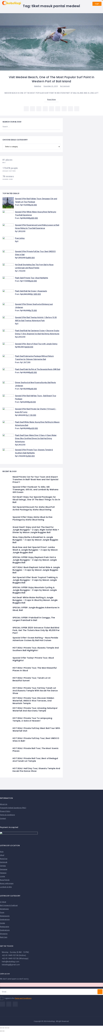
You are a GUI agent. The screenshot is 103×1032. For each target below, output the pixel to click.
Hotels (2, 923)
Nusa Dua (3, 859)
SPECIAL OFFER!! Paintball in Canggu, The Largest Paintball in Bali (34, 619)
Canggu (3, 866)
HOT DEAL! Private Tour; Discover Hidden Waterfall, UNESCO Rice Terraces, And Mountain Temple (33, 701)
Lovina (2, 876)
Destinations (5, 919)
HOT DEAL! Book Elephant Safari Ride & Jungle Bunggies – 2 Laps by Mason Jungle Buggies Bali (36, 570)
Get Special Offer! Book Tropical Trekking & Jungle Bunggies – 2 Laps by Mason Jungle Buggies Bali (35, 580)
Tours (2, 912)
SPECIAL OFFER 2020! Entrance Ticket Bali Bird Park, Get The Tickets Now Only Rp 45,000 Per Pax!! (36, 630)
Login (97, 4)
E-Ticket (3, 902)
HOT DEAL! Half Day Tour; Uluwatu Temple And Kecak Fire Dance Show (36, 769)
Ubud (2, 855)
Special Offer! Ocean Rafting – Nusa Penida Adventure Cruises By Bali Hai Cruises (35, 639)
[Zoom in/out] (8, 1027)
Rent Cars (3, 937)
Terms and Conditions (23, 998)
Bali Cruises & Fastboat (9, 905)
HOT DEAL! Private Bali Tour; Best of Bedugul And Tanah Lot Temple (35, 759)
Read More (51, 99)
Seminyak (3, 862)
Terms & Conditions (7, 815)
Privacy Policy (5, 811)
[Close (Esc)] (1, 1027)
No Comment (65, 86)
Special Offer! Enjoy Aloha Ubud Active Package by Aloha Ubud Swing (33, 518)
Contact (3, 818)
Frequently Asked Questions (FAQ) (13, 808)
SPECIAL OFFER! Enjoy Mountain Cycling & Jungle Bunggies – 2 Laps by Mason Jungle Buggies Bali (35, 590)
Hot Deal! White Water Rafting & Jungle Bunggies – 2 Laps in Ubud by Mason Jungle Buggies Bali (35, 600)
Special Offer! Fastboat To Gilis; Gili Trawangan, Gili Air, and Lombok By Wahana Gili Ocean (35, 490)
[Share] (3, 1027)
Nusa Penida (4, 880)
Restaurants (4, 927)
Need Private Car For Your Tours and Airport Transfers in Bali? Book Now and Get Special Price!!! (35, 479)
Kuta (1, 852)
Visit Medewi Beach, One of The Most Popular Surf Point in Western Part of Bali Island (51, 79)
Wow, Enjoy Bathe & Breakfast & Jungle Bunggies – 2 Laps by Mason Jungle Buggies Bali (35, 540)
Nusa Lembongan (6, 883)
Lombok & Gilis (6, 887)
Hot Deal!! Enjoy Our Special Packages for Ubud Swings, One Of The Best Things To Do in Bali (36, 500)
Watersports (4, 916)
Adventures (4, 909)
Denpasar (3, 869)
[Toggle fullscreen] (6, 1027)
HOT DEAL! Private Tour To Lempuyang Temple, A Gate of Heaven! (32, 719)
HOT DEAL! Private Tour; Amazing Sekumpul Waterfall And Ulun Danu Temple (35, 709)
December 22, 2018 (51, 86)
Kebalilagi (37, 86)
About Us (3, 804)
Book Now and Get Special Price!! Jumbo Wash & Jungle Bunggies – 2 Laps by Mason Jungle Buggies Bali (35, 550)
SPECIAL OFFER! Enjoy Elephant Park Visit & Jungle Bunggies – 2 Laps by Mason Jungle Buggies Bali (35, 560)
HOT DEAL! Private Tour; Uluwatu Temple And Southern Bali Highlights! (36, 649)
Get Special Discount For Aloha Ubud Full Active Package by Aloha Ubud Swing (34, 508)
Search (57, 127)
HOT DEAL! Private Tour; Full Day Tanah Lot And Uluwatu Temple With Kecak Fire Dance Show (35, 691)
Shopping (3, 934)
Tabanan (3, 873)
